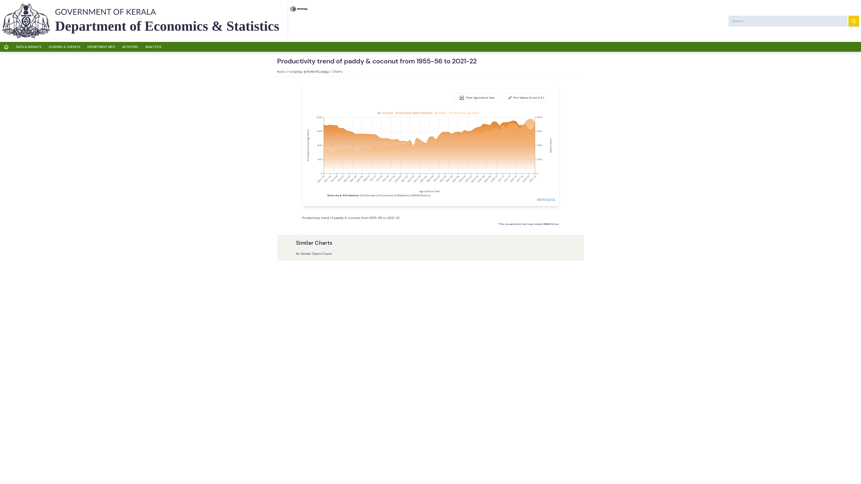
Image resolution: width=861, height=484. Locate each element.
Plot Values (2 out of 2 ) (528, 97)
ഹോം (281, 71)
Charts (337, 71)
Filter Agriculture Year (480, 97)
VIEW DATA (546, 199)
